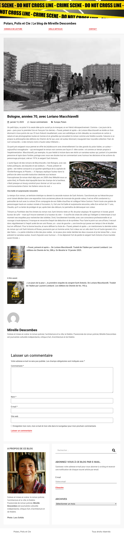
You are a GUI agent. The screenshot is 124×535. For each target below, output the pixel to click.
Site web (14, 416)
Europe (57, 122)
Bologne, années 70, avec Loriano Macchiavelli (42, 116)
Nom (13, 397)
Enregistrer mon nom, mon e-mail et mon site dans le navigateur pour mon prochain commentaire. (54, 426)
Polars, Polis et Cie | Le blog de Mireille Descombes (40, 23)
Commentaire (17, 366)
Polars (63, 122)
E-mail (14, 407)
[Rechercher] (114, 450)
